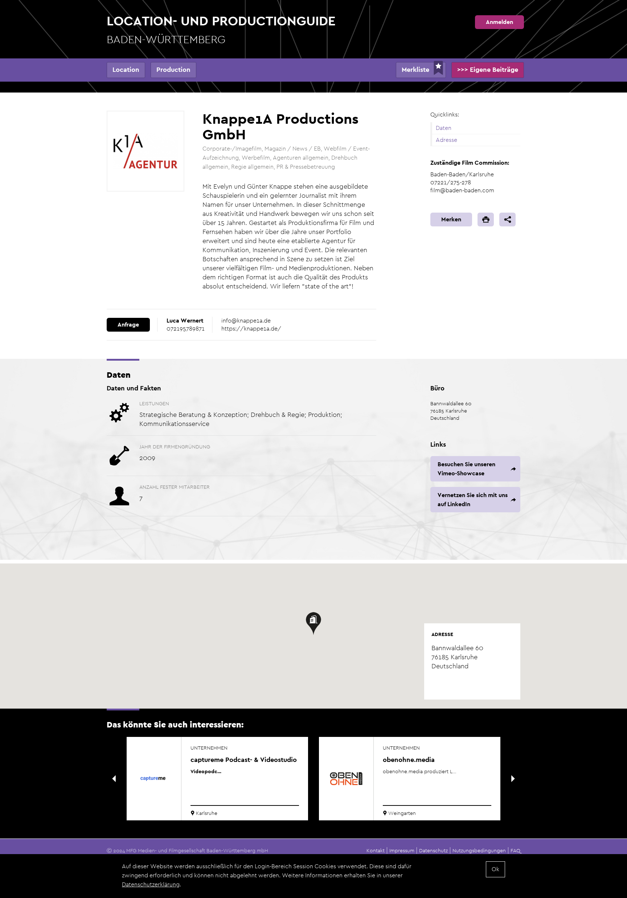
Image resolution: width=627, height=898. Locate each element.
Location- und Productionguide (221, 29)
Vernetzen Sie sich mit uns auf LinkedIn (473, 499)
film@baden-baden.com (462, 190)
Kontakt (375, 850)
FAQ (515, 850)
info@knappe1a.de (246, 320)
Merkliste (415, 69)
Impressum (401, 850)
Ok (495, 869)
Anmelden (499, 22)
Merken (451, 219)
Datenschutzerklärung (151, 884)
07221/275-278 (450, 182)
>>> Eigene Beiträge (487, 69)
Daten (443, 128)
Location (125, 69)
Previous (114, 778)
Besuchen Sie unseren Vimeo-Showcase (466, 468)
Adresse (446, 140)
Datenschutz (433, 850)
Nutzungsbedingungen (479, 850)
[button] (313, 623)
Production (173, 69)
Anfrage (128, 324)
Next (513, 778)
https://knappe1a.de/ (251, 328)
